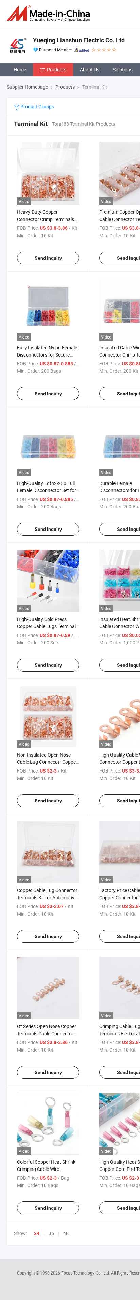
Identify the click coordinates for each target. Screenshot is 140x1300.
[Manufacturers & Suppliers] (49, 13)
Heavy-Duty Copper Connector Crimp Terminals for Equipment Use (45, 219)
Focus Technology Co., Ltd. (86, 1273)
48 (66, 1233)
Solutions (123, 69)
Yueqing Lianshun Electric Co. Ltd (79, 40)
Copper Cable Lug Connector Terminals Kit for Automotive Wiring (47, 897)
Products (56, 69)
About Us (89, 69)
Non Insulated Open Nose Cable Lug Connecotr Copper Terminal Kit (47, 761)
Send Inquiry (48, 258)
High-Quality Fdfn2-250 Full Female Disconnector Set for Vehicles (46, 490)
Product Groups (36, 106)
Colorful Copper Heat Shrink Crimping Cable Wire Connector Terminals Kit (46, 1169)
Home (20, 69)
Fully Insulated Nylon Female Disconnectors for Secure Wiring (47, 354)
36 (51, 1233)
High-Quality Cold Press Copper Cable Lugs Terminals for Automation (47, 626)
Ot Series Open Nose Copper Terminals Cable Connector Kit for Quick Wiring (46, 1033)
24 (36, 1233)
